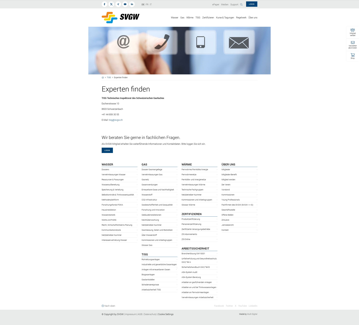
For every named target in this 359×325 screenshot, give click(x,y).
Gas (144, 164)
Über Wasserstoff (149, 235)
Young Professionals (231, 199)
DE (143, 4)
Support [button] (234, 4)
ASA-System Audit (189, 272)
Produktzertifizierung (191, 219)
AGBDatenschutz (147, 314)
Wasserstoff (147, 194)
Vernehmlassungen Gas (152, 174)
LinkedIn (253, 305)
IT (151, 4)
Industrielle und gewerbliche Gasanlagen (159, 264)
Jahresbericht (228, 225)
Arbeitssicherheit (195, 248)
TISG (109, 77)
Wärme (187, 164)
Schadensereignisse (150, 284)
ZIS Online (186, 239)
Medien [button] (224, 4)
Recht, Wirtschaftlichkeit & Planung (117, 225)
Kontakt (225, 230)
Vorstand (226, 189)
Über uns (228, 164)
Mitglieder (226, 169)
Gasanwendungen (150, 184)
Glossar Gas (147, 245)
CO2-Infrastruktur (149, 199)
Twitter (229, 305)
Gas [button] (182, 17)
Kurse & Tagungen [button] (225, 17)
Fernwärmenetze (189, 174)
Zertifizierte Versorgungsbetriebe (196, 229)
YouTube (242, 305)
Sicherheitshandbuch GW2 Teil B (196, 267)
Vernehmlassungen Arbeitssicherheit (197, 297)
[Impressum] (136, 314)
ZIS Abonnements (189, 234)
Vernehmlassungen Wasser (114, 174)
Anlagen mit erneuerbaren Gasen (156, 269)
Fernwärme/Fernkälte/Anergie (195, 169)
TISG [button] (197, 17)
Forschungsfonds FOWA (112, 204)
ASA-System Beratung (191, 277)
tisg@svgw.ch (116, 119)
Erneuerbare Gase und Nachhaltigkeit (158, 189)
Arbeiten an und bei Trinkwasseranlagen (199, 287)
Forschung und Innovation (153, 209)
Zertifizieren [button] (208, 17)
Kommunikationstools (111, 230)
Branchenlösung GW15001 (193, 253)
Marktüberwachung (150, 220)
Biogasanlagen (148, 274)
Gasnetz (145, 179)
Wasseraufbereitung (110, 184)
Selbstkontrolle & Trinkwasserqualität (118, 194)
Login (107, 150)
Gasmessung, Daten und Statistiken (157, 230)
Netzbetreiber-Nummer (112, 235)
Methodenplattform (110, 199)
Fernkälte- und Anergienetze (194, 179)
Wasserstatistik (108, 214)
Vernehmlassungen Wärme (193, 184)
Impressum (130, 314)
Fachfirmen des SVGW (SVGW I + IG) (237, 204)
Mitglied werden (228, 179)
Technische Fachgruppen (192, 189)
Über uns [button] (252, 17)
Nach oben (109, 305)
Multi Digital (252, 314)
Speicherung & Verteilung (112, 189)
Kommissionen (228, 194)
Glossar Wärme (188, 204)
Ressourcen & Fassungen (113, 179)
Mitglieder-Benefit (229, 174)
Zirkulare (225, 220)
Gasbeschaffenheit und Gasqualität (157, 204)
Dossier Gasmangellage (152, 169)
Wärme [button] (189, 17)
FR (147, 4)
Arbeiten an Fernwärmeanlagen (195, 292)
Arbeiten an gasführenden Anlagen (197, 282)
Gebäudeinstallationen (151, 214)
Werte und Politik (109, 220)
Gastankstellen (148, 279)
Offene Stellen (227, 214)
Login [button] (252, 4)
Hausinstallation (109, 209)
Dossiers (105, 169)
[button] (352, 32)
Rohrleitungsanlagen (151, 259)
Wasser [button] (174, 17)
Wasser (107, 164)
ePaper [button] (215, 4)
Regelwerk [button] (241, 17)
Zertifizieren (192, 214)
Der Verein (226, 184)
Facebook (219, 305)
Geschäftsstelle (228, 209)
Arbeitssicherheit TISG (151, 289)
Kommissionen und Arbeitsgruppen (157, 240)
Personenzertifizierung (191, 224)
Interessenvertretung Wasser (114, 240)
